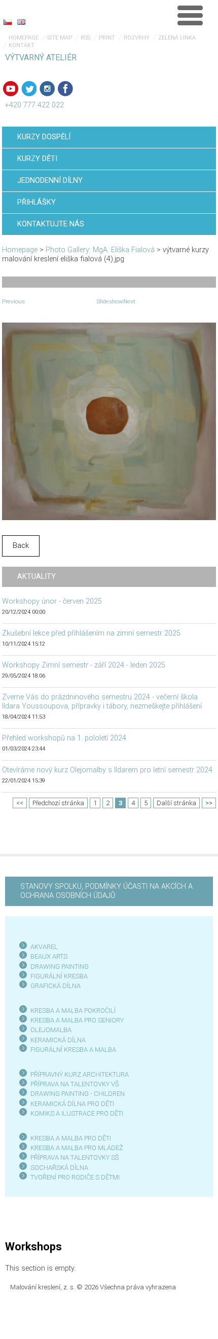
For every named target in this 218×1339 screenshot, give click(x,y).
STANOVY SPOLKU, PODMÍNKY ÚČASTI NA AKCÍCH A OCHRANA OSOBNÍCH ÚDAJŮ (106, 891)
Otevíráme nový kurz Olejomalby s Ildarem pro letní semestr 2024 (107, 770)
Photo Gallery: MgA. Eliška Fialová (100, 250)
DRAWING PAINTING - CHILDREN (77, 1093)
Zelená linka (177, 37)
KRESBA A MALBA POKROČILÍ (73, 1010)
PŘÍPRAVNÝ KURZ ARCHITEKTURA (79, 1074)
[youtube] (10, 88)
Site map (59, 37)
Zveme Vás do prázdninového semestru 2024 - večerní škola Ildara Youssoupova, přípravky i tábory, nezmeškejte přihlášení (102, 702)
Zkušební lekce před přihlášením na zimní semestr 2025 (91, 633)
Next (129, 301)
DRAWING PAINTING (59, 966)
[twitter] (29, 88)
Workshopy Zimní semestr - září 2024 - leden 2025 (83, 665)
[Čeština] (8, 22)
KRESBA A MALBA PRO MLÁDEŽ (76, 1148)
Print (107, 37)
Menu (190, 15)
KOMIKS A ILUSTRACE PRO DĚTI (76, 1113)
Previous (13, 301)
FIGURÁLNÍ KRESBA (59, 976)
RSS (85, 37)
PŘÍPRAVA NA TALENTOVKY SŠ (74, 1157)
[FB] (65, 88)
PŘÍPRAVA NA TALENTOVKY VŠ (74, 1084)
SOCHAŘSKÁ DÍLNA (59, 1167)
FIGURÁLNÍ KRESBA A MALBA (73, 1049)
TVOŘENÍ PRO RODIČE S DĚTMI (75, 1177)
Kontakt (21, 45)
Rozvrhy (137, 37)
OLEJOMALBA (50, 1030)
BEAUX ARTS (48, 956)
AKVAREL (44, 947)
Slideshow (109, 301)
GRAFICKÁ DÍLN (53, 986)
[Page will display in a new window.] (108, 421)
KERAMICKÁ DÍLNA (58, 1040)
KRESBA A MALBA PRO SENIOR (75, 1020)
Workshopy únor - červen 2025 (52, 601)
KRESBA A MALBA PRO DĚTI (70, 1138)
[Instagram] (47, 88)
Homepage (24, 37)
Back (21, 545)
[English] (21, 22)
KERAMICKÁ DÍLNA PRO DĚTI (72, 1104)
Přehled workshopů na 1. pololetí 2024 (64, 738)
